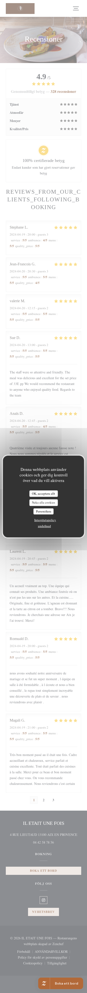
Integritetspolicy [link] (45, 520)
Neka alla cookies (43, 502)
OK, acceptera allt (43, 493)
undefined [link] (44, 526)
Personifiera (43, 511)
